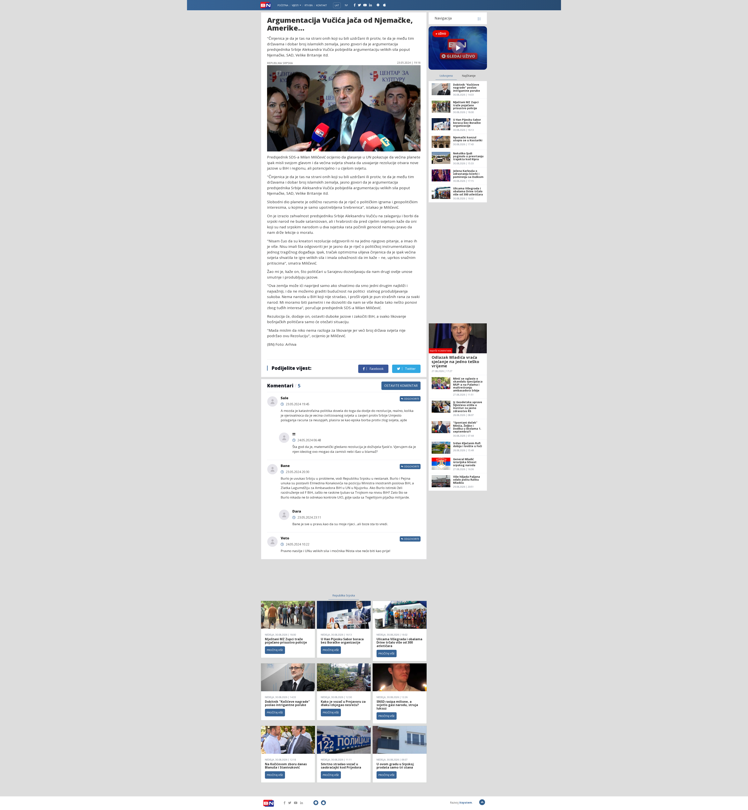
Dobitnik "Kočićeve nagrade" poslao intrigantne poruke (287, 703)
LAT (337, 5)
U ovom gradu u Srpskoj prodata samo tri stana (395, 766)
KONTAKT (321, 5)
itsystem (465, 802)
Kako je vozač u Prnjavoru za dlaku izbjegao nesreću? (343, 703)
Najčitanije (469, 75)
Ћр (346, 5)
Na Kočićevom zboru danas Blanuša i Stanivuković (286, 766)
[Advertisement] (312, 578)
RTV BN (309, 5)
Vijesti (295, 5)
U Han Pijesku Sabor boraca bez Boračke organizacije (342, 641)
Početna (283, 5)
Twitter (410, 369)
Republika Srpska (343, 595)
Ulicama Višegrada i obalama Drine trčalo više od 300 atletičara (399, 642)
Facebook (376, 369)
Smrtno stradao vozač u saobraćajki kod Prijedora (341, 766)
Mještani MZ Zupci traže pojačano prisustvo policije (286, 641)
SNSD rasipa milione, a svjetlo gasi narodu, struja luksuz (397, 705)
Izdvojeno (446, 75)
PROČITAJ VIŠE (275, 650)
